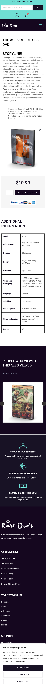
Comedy (4, 620)
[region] (23, 665)
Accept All (23, 668)
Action (4, 606)
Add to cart (27, 192)
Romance (5, 602)
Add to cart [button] (23, 422)
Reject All (23, 682)
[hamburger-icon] (40, 25)
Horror (4, 625)
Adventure (5, 611)
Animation (5, 616)
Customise (23, 675)
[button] (40, 130)
